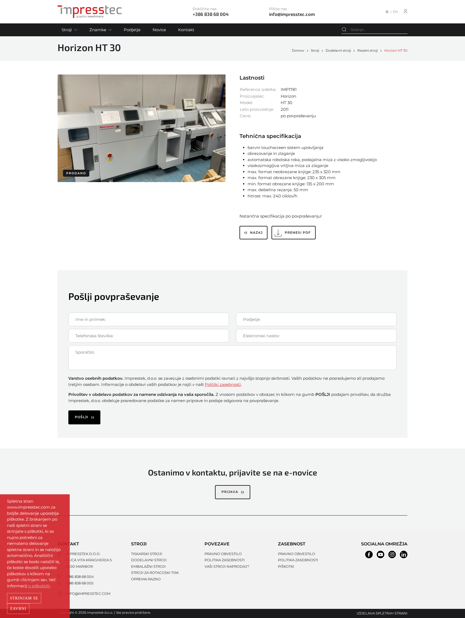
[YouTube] (380, 554)
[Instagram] (392, 554)
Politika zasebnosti (225, 560)
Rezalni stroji (367, 50)
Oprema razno (146, 579)
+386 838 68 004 (80, 576)
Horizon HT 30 (395, 50)
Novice (159, 29)
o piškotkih (39, 585)
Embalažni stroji (148, 566)
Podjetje (132, 29)
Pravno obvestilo (223, 554)
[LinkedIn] (403, 554)
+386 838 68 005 (79, 583)
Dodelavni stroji (338, 50)
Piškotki (286, 566)
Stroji (67, 29)
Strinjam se (24, 598)
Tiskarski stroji (146, 554)
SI (387, 12)
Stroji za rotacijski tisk (155, 572)
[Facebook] (369, 554)
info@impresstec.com (88, 593)
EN (395, 12)
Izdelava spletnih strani (382, 613)
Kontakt (186, 29)
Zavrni (18, 608)
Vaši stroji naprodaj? (227, 566)
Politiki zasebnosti (223, 384)
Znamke (97, 29)
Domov (298, 50)
